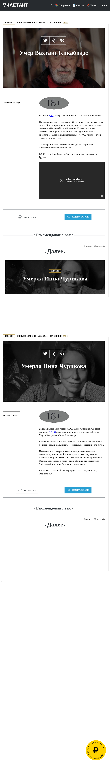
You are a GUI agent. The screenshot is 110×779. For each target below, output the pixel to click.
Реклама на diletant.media (94, 246)
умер (51, 115)
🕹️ (92, 5)
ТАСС (65, 23)
